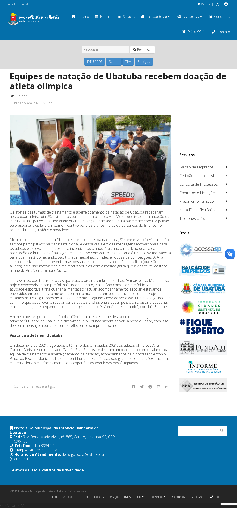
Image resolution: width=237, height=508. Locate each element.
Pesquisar (144, 49)
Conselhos (191, 16)
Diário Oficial (196, 31)
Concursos (222, 16)
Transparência (157, 16)
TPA (128, 61)
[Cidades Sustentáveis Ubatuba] (203, 307)
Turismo (83, 16)
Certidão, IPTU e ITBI (196, 175)
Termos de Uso (23, 470)
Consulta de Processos (198, 184)
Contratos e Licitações (198, 192)
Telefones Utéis (192, 218)
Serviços (129, 16)
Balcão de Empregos (196, 167)
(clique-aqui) (20, 458)
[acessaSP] (203, 250)
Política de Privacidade (62, 470)
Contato (223, 32)
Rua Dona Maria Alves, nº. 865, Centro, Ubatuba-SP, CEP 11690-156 (62, 439)
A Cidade (68, 497)
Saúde (113, 61)
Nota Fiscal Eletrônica (197, 209)
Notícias (106, 16)
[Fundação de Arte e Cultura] (203, 348)
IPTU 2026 (94, 61)
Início (55, 497)
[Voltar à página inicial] (12, 95)
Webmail (205, 4)
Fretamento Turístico (196, 201)
